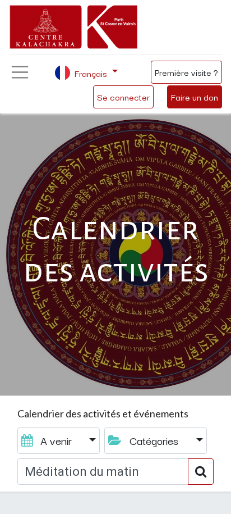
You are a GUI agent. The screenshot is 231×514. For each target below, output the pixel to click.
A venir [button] (56, 440)
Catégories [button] (154, 440)
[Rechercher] (201, 471)
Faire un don (194, 96)
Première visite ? (186, 72)
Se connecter (123, 96)
